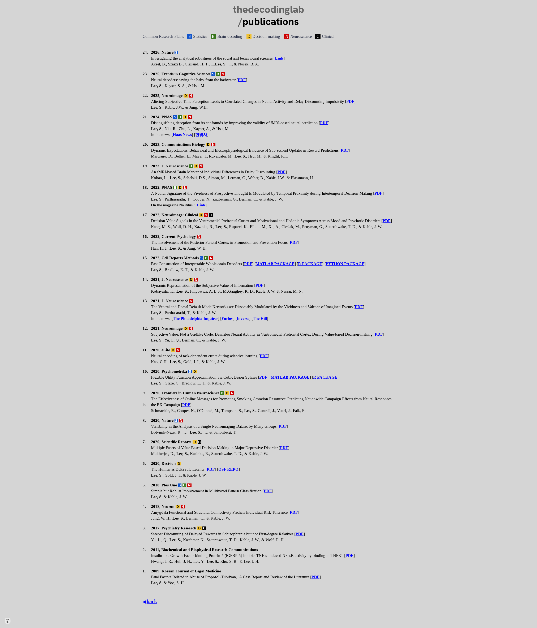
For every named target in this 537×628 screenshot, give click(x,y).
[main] (268, 15)
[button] (7, 621)
